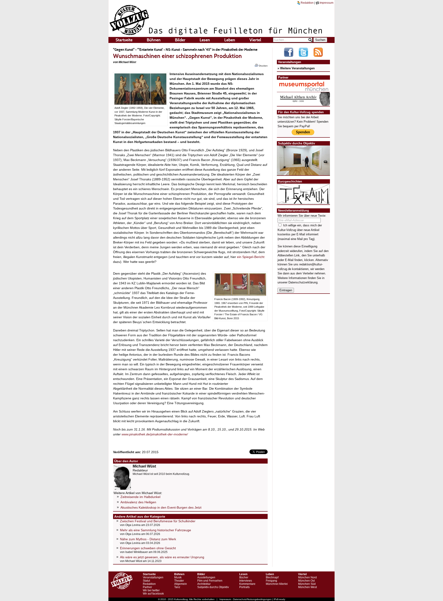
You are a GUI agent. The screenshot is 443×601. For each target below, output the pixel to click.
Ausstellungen (206, 577)
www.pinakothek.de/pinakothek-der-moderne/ (155, 434)
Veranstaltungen (153, 577)
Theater (179, 580)
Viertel (255, 39)
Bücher (243, 577)
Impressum (326, 2)
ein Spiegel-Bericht (250, 257)
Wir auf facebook (153, 593)
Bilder (180, 39)
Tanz (177, 587)
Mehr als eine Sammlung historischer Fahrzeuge (155, 530)
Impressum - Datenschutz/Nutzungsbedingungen (245, 599)
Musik (178, 577)
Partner (147, 587)
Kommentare (247, 584)
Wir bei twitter (151, 590)
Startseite (124, 39)
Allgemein (180, 584)
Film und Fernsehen (209, 580)
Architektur (204, 584)
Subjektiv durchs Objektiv (213, 587)
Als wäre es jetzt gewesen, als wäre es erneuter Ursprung (162, 557)
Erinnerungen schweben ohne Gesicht (148, 548)
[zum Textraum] (303, 201)
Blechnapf (272, 577)
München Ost (306, 580)
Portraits (244, 587)
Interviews (245, 580)
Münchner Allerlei (277, 584)
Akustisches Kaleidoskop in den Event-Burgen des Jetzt (160, 507)
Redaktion (307, 2)
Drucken (263, 65)
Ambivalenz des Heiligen (138, 502)
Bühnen (154, 39)
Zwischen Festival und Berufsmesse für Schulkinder (157, 521)
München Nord (307, 577)
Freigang (271, 580)
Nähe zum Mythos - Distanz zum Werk (148, 539)
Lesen (205, 39)
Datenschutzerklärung (302, 282)
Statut (146, 580)
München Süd (307, 584)
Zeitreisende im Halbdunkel (140, 497)
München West (307, 587)
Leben (229, 39)
